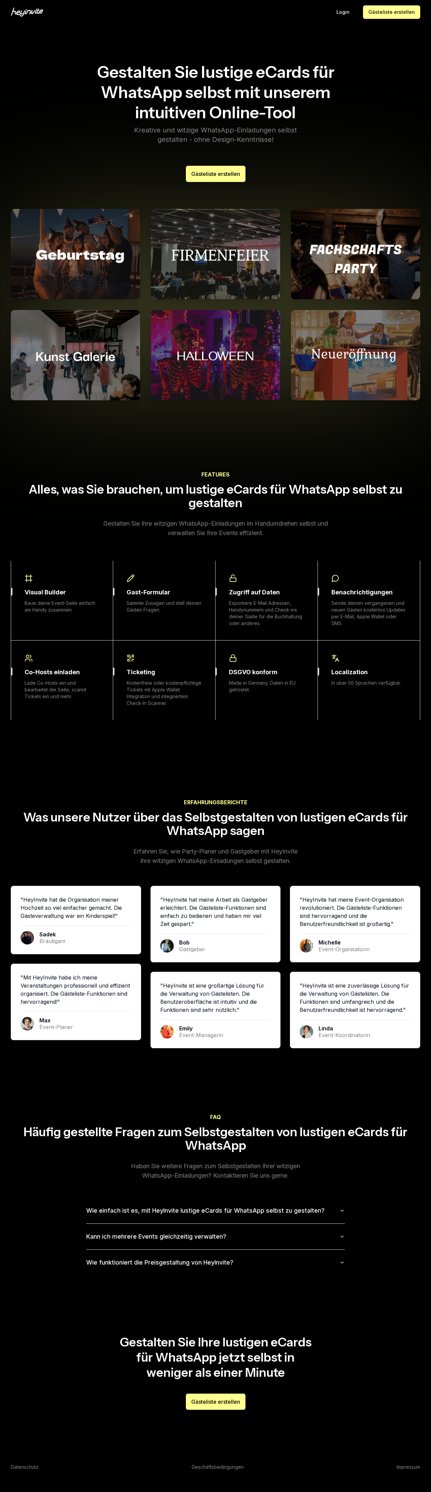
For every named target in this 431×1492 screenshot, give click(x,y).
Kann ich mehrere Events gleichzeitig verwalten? (156, 1236)
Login (343, 12)
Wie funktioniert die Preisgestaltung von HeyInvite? (159, 1262)
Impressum (408, 1467)
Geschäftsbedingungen (218, 1467)
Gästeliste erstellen (391, 12)
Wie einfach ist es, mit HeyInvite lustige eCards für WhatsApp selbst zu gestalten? (205, 1210)
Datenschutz (24, 1467)
